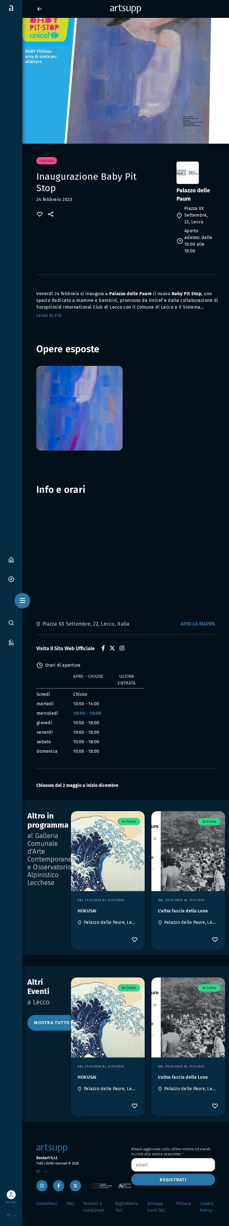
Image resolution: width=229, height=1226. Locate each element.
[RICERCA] (11, 622)
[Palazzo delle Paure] (195, 173)
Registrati (173, 1179)
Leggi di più (49, 315)
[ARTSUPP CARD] (11, 642)
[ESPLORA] (11, 578)
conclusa (47, 161)
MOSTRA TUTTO (52, 1022)
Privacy (183, 1203)
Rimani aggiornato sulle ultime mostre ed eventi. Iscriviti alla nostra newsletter (171, 1151)
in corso (129, 821)
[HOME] (11, 559)
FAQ (70, 1203)
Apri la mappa (198, 624)
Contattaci (47, 1203)
